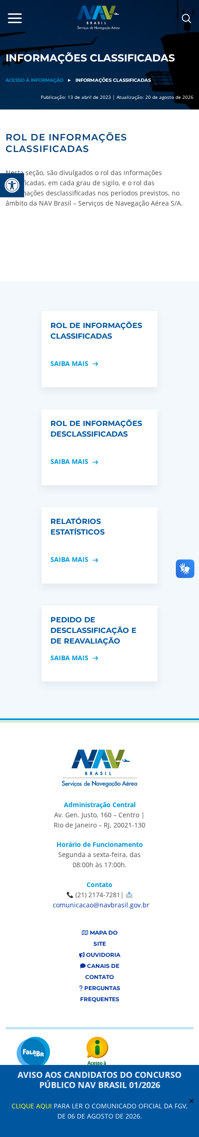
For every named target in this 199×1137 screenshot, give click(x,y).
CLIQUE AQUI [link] (32, 1105)
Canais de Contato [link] (102, 971)
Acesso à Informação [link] (34, 80)
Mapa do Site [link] (103, 938)
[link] (12, 185)
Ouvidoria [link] (102, 954)
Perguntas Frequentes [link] (100, 994)
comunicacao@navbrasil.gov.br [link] (101, 904)
